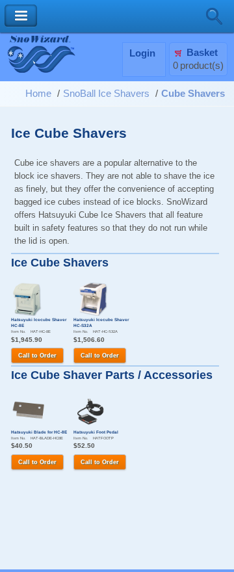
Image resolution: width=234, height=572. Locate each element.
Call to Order (37, 355)
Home (38, 93)
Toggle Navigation (21, 16)
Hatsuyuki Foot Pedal (95, 432)
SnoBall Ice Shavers (106, 93)
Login (142, 53)
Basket (202, 52)
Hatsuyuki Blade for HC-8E (39, 432)
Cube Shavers (193, 93)
